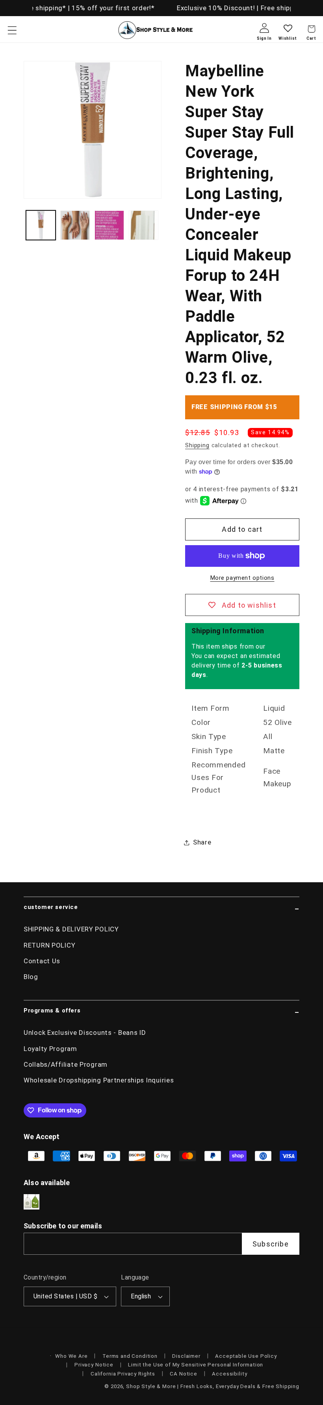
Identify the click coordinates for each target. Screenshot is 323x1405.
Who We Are (71, 1356)
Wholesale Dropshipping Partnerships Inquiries (99, 1080)
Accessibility (229, 1374)
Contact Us (42, 961)
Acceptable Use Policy (246, 1356)
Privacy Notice (93, 1365)
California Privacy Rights (123, 1374)
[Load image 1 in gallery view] (41, 225)
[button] (12, 30)
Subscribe (270, 1244)
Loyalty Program (50, 1049)
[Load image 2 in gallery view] (75, 225)
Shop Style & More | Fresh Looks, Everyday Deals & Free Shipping (212, 1386)
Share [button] (202, 842)
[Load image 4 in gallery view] (143, 225)
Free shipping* (40, 8)
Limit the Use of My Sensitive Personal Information (195, 1365)
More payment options (242, 578)
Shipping (197, 445)
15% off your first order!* (110, 8)
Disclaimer (186, 1356)
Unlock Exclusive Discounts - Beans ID (85, 1032)
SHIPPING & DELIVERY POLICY (71, 929)
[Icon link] (31, 1202)
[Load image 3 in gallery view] (109, 225)
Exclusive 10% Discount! (214, 8)
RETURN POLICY (49, 945)
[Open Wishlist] (287, 34)
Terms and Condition (130, 1356)
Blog (31, 977)
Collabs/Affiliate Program (66, 1064)
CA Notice (183, 1374)
